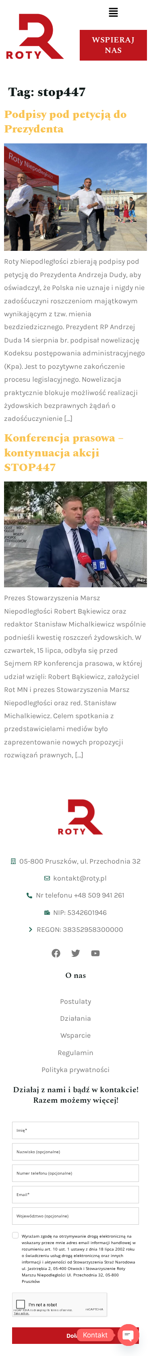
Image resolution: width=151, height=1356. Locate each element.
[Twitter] (76, 953)
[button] (113, 13)
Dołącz (75, 1335)
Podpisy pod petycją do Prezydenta (65, 122)
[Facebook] (56, 953)
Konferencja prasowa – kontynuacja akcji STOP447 (64, 452)
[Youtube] (95, 953)
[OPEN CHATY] (128, 1335)
